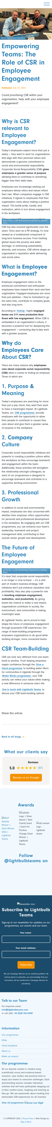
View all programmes (13, 1102)
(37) (40, 767)
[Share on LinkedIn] (17, 719)
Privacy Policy (28, 1118)
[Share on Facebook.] (11, 719)
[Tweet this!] (4, 719)
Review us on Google (26, 777)
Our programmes (10, 1035)
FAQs (4, 1040)
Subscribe (26, 964)
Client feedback (9, 1045)
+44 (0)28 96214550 (23, 1013)
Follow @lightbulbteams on (26, 858)
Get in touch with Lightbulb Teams (21, 689)
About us (6, 1051)
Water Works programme (16, 675)
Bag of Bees (26, 1122)
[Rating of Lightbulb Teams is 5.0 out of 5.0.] (26, 768)
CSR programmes (25, 412)
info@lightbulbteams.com (15, 1009)
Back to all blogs (11, 736)
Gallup (21, 310)
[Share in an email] (26, 719)
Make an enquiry (10, 1056)
